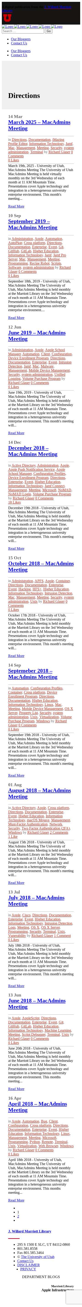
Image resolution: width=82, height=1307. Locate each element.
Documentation (39, 139)
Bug (44, 1121)
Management (25, 148)
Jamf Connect (54, 486)
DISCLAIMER (28, 1265)
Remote (47, 1142)
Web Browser (48, 1146)
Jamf (69, 144)
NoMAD (64, 490)
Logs (11, 927)
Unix (34, 601)
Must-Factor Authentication (28, 824)
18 (14, 502)
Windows (43, 721)
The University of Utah (37, 1257)
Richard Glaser (59, 152)
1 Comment (62, 935)
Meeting (43, 148)
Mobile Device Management (49, 370)
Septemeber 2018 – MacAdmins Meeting (32, 674)
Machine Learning (58, 1030)
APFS (39, 581)
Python (35, 1142)
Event (53, 247)
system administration (38, 267)
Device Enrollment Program (28, 358)
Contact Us (25, 1261)
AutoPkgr (15, 243)
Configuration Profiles (49, 473)
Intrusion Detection (58, 593)
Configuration (62, 354)
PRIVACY (28, 1269)
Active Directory (24, 465)
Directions (19, 139)
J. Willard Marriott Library (29, 1231)
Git (61, 247)
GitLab (26, 251)
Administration (22, 239)
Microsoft (49, 490)
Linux (49, 704)
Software (14, 267)
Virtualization (49, 717)
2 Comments (59, 832)
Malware (47, 366)
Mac (11, 148)
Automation (53, 239)
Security (56, 148)
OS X (35, 927)
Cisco (26, 915)
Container (63, 581)
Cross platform (34, 243)
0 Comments (27, 271)
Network (55, 824)
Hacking (24, 589)
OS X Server (50, 927)
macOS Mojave (38, 820)
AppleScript (30, 1018)
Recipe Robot (39, 263)
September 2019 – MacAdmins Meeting (32, 224)
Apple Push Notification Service (31, 469)
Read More (16, 206)
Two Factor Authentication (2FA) (46, 828)
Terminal (36, 152)
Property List (28, 713)
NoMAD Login (19, 494)
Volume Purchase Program (41, 378)
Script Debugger (33, 1034)
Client (45, 354)
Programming (18, 263)
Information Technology (46, 144)
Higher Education (46, 251)
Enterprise (39, 247)
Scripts (56, 263)
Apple (39, 239)
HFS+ (37, 589)
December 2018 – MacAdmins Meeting (32, 451)
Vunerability (17, 935)
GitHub (13, 251)
